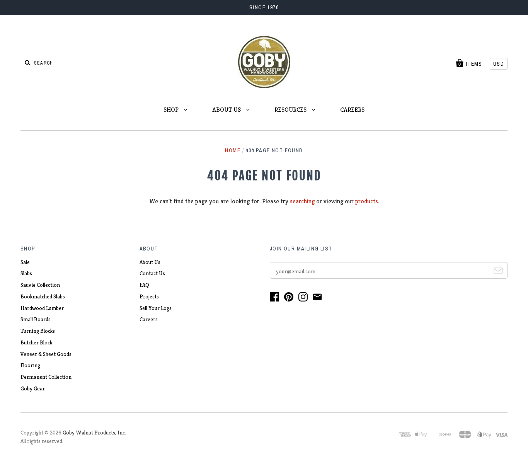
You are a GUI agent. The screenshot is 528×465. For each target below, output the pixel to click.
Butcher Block (36, 342)
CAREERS (352, 110)
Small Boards (35, 319)
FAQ (144, 284)
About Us (150, 262)
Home (232, 150)
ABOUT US (227, 110)
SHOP (172, 110)
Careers (149, 319)
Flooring (30, 365)
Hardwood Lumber (42, 308)
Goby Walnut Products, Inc (94, 432)
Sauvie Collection (40, 284)
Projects (149, 296)
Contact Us (152, 273)
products (366, 201)
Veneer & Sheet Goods (46, 354)
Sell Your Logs (156, 308)
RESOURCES (291, 110)
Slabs (26, 273)
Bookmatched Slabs (42, 296)
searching (302, 201)
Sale (25, 262)
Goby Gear (32, 388)
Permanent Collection (46, 376)
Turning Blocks (37, 330)
